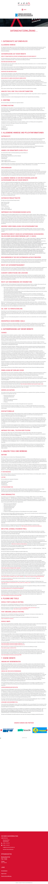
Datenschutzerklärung (6, 876)
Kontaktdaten (4, 871)
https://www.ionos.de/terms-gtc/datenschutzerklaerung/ (31, 526)
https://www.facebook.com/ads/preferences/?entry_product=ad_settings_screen (15, 582)
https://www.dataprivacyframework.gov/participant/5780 (11, 654)
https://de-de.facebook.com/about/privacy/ (19, 543)
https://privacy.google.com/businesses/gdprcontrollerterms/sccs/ (13, 644)
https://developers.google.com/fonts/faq (28, 607)
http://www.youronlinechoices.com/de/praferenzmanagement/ (12, 588)
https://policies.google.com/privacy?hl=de (21, 608)
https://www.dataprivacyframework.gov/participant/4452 (11, 595)
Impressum (3, 873)
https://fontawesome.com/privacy (7, 618)
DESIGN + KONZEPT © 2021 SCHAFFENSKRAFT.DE (24, 882)
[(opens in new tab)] (24, 15)
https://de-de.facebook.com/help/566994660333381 (34, 576)
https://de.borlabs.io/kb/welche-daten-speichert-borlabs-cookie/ (32, 384)
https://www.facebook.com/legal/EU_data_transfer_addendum (12, 576)
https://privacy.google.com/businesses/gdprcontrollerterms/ (12, 643)
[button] (1, 730)
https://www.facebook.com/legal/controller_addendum (11, 567)
